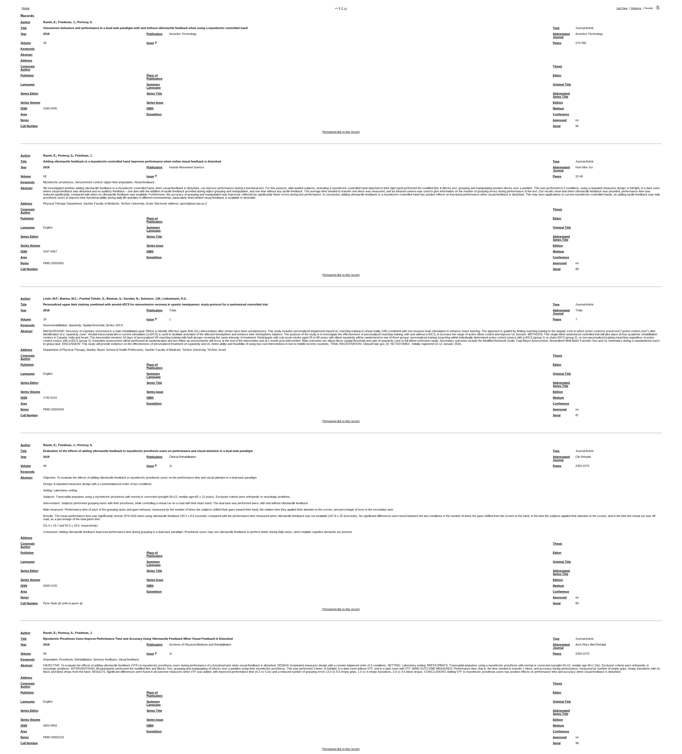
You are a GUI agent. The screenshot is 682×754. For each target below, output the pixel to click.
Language (28, 84)
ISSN (24, 108)
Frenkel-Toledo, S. (92, 298)
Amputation (50, 659)
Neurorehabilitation (55, 325)
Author (25, 22)
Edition (558, 102)
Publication (155, 33)
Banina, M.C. (69, 298)
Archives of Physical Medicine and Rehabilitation (200, 644)
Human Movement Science (186, 167)
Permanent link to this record (340, 131)
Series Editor (29, 93)
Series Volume (30, 102)
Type (556, 28)
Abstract (27, 54)
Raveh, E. (49, 22)
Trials (172, 310)
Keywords (28, 48)
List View (621, 8)
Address (26, 60)
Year (23, 33)
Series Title (154, 93)
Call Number (29, 126)
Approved (560, 120)
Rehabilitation (83, 659)
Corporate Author (28, 68)
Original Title (562, 84)
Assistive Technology (183, 33)
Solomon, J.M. (151, 298)
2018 (46, 33)
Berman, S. (114, 298)
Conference (561, 114)
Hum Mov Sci (584, 167)
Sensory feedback (105, 659)
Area (24, 114)
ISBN (150, 108)
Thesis (557, 66)
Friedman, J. (66, 22)
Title (24, 28)
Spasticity (75, 325)
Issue (150, 42)
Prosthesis (66, 659)
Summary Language (154, 86)
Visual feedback (144, 182)
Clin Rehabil (583, 456)
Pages (557, 42)
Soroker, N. (131, 298)
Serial (557, 126)
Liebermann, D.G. (175, 298)
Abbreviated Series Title (561, 95)
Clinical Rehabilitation (182, 456)
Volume (26, 42)
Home (26, 8)
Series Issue (155, 102)
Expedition (154, 114)
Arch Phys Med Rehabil (590, 644)
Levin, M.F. (50, 298)
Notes (25, 120)
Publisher (27, 75)
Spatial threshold (93, 325)
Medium (558, 108)
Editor (557, 75)
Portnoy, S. (84, 22)
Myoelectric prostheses (58, 182)
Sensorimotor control (88, 182)
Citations (636, 8)
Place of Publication (155, 77)
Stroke (110, 325)
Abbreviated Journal (561, 35)
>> (345, 8)
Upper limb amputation (118, 182)
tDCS (119, 325)
